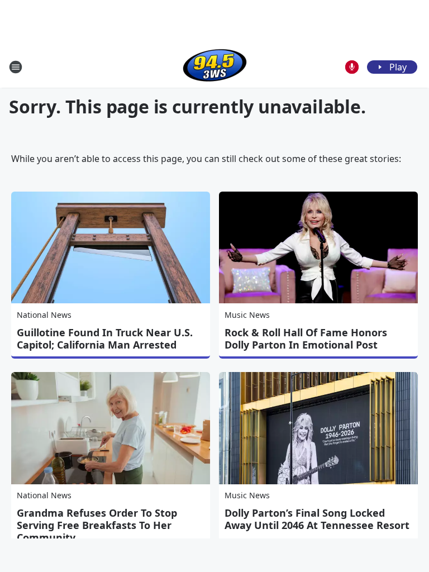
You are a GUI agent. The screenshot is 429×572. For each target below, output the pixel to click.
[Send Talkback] (352, 67)
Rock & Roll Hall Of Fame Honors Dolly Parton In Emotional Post (306, 338)
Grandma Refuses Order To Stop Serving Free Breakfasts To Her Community (97, 525)
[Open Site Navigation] (15, 67)
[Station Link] (214, 67)
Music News (247, 314)
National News (44, 314)
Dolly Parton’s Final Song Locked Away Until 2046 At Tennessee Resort (317, 519)
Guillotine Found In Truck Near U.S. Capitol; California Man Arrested (105, 338)
